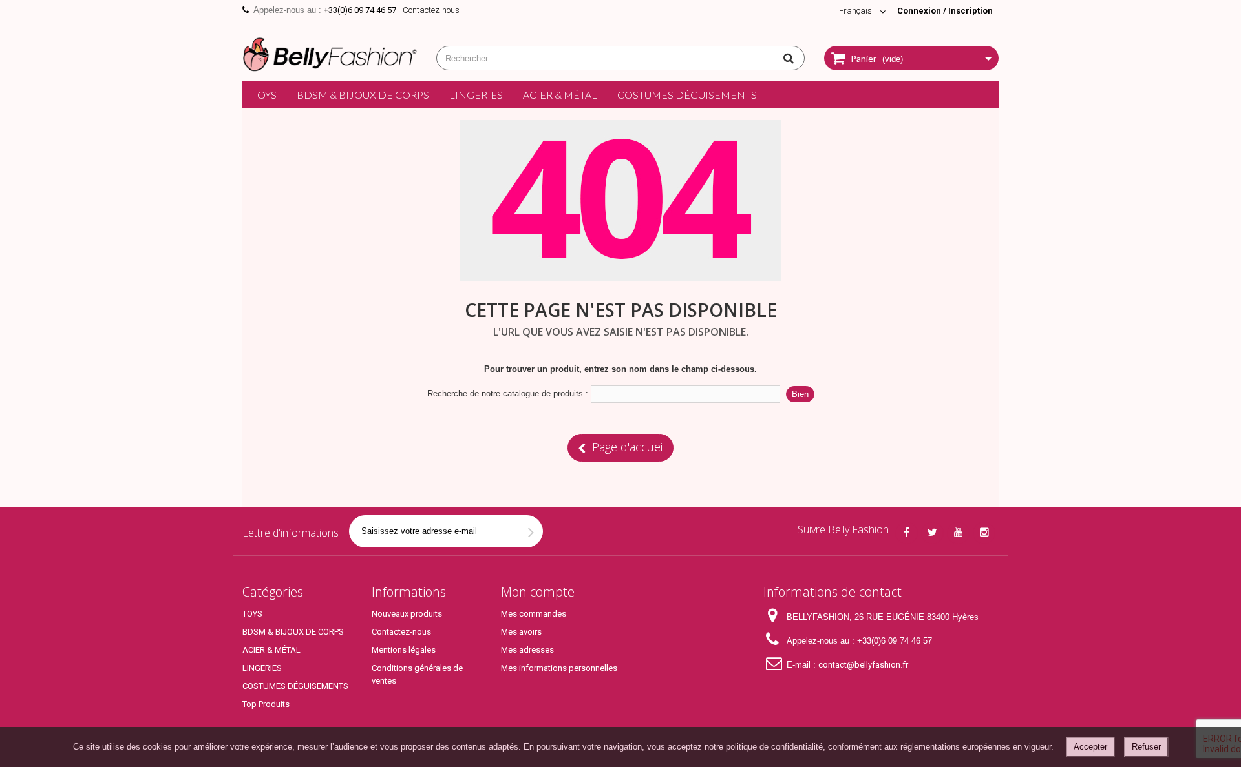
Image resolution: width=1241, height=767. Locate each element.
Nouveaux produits (407, 614)
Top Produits (266, 704)
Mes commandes (533, 614)
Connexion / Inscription (945, 10)
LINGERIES (476, 94)
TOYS (264, 94)
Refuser (1146, 747)
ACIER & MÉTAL (560, 94)
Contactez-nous (431, 10)
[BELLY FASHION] (329, 52)
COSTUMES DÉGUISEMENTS (687, 94)
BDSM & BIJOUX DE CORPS (363, 94)
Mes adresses (527, 650)
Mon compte (538, 591)
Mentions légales (404, 650)
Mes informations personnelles (559, 668)
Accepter (1090, 747)
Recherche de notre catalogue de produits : (507, 393)
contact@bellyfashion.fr (863, 665)
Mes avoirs (521, 632)
